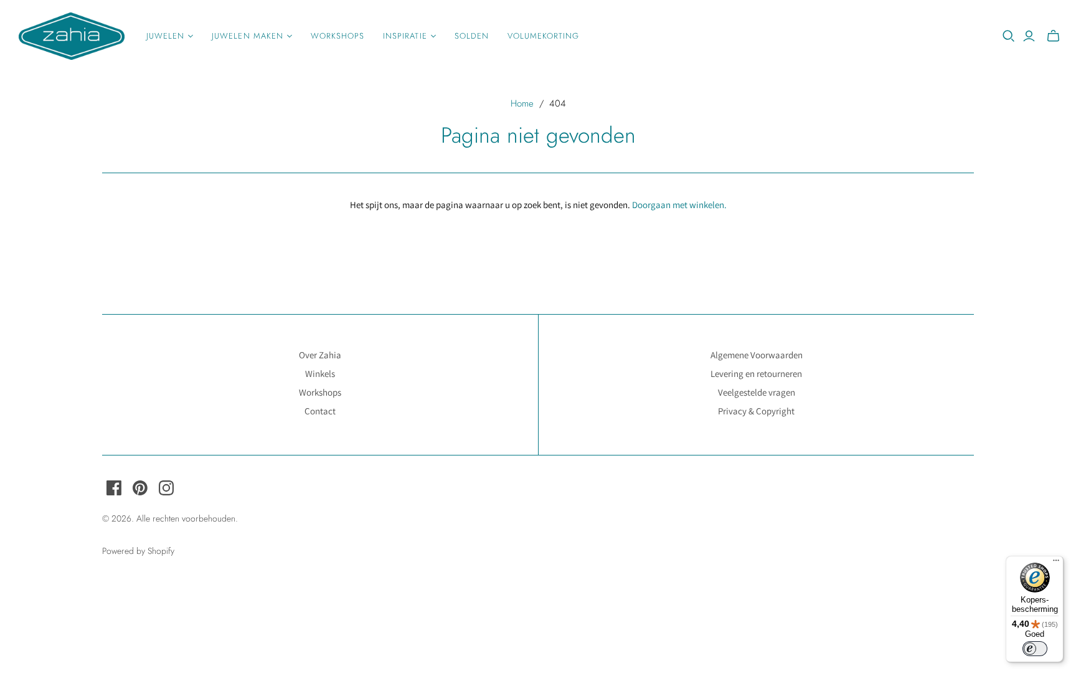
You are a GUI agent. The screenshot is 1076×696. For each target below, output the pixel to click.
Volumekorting (543, 36)
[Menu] (1056, 563)
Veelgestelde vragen (756, 392)
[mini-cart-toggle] (1053, 36)
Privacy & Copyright (756, 411)
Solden (472, 36)
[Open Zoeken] (1009, 36)
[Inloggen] (1029, 36)
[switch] (1034, 648)
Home (522, 103)
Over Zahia (320, 355)
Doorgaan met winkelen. (679, 205)
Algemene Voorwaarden (756, 355)
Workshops (337, 36)
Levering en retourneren (756, 373)
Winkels (320, 373)
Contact (320, 411)
